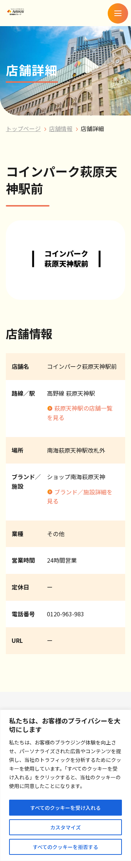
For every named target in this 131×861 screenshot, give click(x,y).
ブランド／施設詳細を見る (79, 496)
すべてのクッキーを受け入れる (65, 807)
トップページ (23, 128)
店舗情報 (60, 128)
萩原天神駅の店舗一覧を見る (79, 413)
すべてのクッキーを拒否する (65, 846)
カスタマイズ (65, 827)
